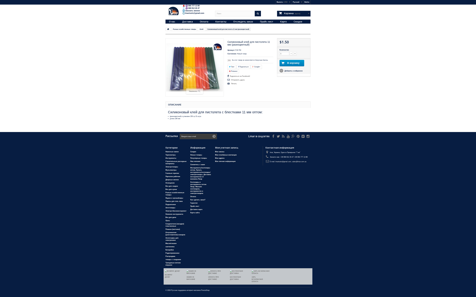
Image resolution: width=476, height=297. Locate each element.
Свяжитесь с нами (197, 164)
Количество (284, 50)
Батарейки (169, 250)
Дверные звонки (172, 180)
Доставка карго (196, 209)
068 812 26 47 (194, 8)
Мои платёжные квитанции (226, 155)
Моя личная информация (225, 161)
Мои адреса (219, 158)
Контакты (220, 21)
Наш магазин (195, 161)
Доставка (187, 21)
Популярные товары (198, 158)
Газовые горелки (172, 173)
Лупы (167, 221)
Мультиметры (171, 170)
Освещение (170, 183)
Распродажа (170, 256)
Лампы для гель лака (174, 201)
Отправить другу (238, 80)
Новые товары (196, 155)
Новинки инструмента (174, 214)
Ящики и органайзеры (174, 198)
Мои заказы (219, 152)
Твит (232, 67)
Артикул (230, 50)
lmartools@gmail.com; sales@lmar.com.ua (290, 162)
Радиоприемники (172, 253)
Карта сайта (195, 213)
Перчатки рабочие (172, 176)
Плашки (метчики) (172, 229)
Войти (306, 2)
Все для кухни (171, 189)
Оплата (204, 21)
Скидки (298, 21)
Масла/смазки (171, 243)
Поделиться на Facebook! (240, 76)
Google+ (257, 67)
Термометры (170, 155)
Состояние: (232, 54)
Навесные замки (172, 152)
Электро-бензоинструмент (175, 211)
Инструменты (170, 158)
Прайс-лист (266, 21)
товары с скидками (173, 259)
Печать (234, 84)
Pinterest (233, 71)
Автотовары (170, 208)
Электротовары (171, 167)
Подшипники (170, 204)
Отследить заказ (243, 21)
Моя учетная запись (226, 147)
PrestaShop (205, 290)
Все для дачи (170, 217)
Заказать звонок (192, 11)
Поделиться (244, 67)
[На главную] (168, 29)
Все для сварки (171, 186)
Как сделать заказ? (197, 200)
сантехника (169, 247)
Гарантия (194, 203)
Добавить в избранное (293, 71)
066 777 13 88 (194, 6)
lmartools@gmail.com (194, 13)
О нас (172, 21)
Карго (283, 21)
